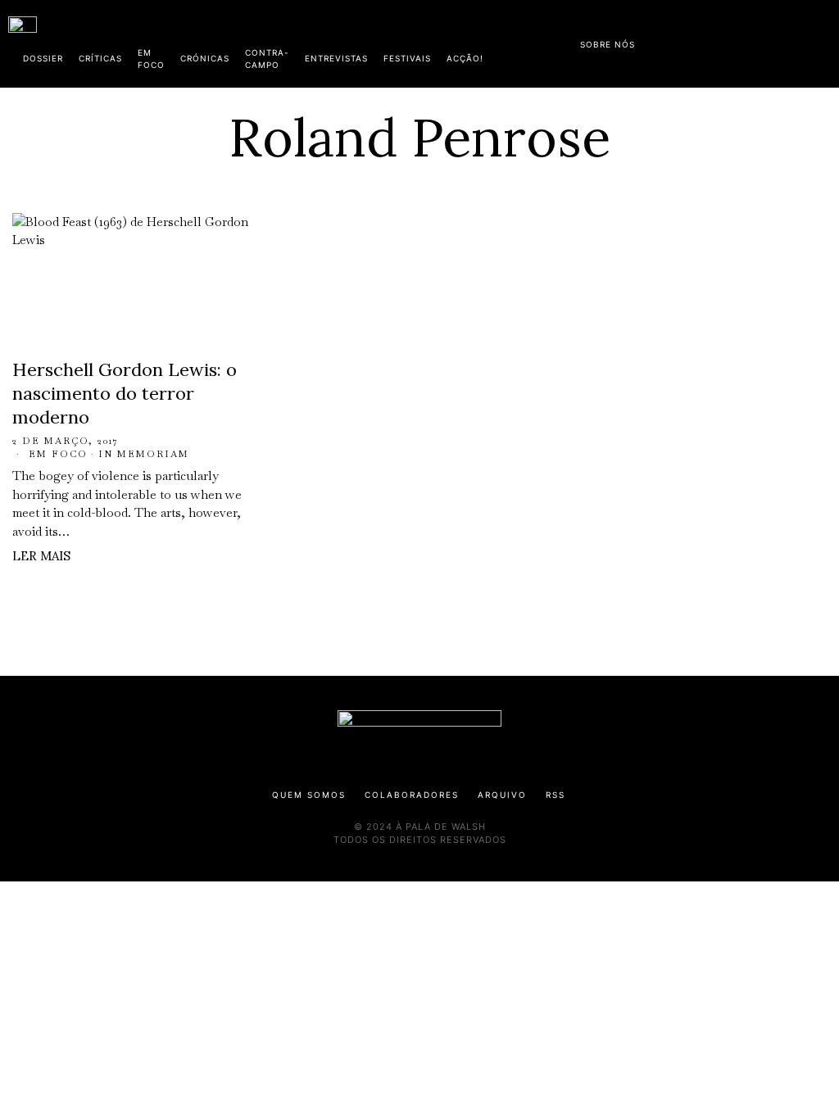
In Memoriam (143, 454)
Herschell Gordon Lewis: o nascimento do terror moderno (124, 393)
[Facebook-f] (672, 40)
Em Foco (58, 454)
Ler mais (41, 556)
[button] (822, 43)
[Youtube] (777, 40)
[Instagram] (725, 40)
